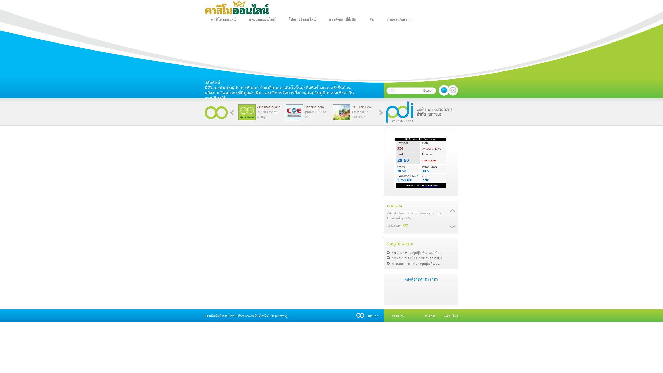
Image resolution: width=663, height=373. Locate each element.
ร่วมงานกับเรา (398, 19)
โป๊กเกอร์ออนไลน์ (302, 19)
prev (381, 113)
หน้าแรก (372, 316)
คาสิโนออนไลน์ (223, 19)
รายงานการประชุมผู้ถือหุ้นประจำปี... (416, 252)
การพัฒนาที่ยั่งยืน (342, 19)
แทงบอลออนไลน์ (262, 19)
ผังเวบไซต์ (451, 316)
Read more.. (394, 214)
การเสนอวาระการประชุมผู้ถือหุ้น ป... (416, 263)
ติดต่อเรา (398, 316)
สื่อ (371, 19)
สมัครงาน (431, 316)
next (232, 113)
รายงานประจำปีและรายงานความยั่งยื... (418, 258)
